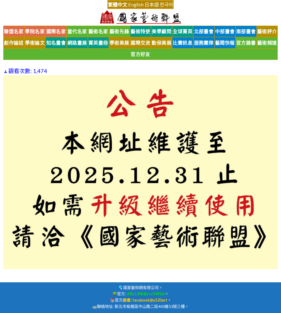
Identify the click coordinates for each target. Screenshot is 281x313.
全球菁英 (183, 31)
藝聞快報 (225, 43)
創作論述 (14, 43)
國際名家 (56, 31)
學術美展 (119, 43)
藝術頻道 (267, 43)
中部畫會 (225, 31)
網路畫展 (77, 43)
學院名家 (35, 31)
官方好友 (140, 54)
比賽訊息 (183, 43)
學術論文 (35, 43)
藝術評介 (267, 31)
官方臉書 (246, 43)
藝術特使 (140, 31)
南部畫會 (246, 31)
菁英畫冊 (98, 43)
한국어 (166, 4)
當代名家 (77, 31)
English (136, 4)
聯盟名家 (14, 31)
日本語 (151, 4)
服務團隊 (204, 43)
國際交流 (140, 43)
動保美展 (161, 43)
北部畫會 (204, 31)
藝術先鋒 (119, 31)
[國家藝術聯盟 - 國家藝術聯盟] (140, 17)
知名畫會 (56, 43)
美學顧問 (161, 31)
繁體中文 (117, 4)
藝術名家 (98, 31)
